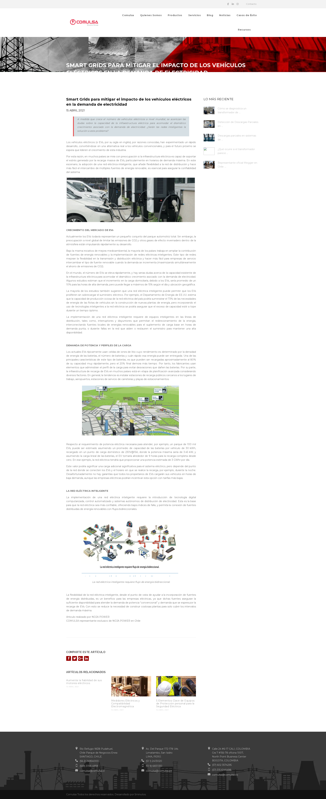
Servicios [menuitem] (194, 15)
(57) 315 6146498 (221, 769)
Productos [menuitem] (175, 15)
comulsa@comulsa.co (225, 774)
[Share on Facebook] (69, 658)
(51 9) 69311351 (154, 765)
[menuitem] (257, 29)
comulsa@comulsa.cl (92, 770)
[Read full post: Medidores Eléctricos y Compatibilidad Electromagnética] (131, 686)
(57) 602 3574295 (222, 764)
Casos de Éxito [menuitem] (247, 15)
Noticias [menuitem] (224, 15)
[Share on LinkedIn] (86, 658)
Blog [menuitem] (210, 15)
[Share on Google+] (80, 658)
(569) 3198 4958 (89, 765)
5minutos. (140, 794)
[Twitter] (74, 658)
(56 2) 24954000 (89, 761)
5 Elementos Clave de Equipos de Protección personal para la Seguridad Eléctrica (175, 703)
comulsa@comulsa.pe (159, 770)
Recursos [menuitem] (244, 29)
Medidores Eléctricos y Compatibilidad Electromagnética (125, 703)
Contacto (251, 4)
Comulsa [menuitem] (128, 15)
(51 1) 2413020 (154, 761)
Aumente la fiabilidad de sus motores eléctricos (84, 682)
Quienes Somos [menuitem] (151, 15)
